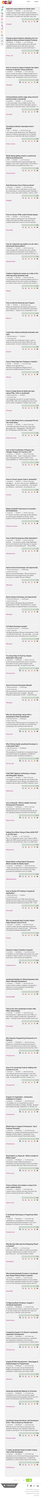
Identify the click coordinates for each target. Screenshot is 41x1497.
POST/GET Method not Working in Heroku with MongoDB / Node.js (21, 774)
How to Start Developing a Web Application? (22, 538)
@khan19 (8, 318)
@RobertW (9, 85)
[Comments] (31, 21)
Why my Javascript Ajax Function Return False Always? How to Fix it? (20, 921)
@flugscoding (10, 849)
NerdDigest (19, 71)
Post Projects (2, 13)
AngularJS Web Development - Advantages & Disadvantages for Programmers (22, 1363)
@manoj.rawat (10, 1173)
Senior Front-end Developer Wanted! (19, 685)
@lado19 (8, 351)
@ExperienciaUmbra (11, 526)
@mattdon (9, 24)
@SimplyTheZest (10, 261)
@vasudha (9, 410)
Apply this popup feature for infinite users (20, 9)
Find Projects (2, 22)
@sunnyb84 (9, 230)
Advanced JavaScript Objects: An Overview (21, 1391)
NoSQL (9, 363)
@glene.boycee (10, 820)
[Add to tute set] (20, 82)
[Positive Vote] (23, 21)
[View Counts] (37, 21)
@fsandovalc (9, 791)
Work (2, 19)
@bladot (8, 291)
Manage (2, 25)
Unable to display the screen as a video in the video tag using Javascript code (22, 274)
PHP (8, 160)
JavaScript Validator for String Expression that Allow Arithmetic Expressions (22, 980)
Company (2, 28)
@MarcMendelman (11, 879)
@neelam (8, 467)
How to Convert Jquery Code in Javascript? (21, 479)
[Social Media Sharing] (34, 21)
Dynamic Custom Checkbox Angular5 (19, 950)
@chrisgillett (9, 1026)
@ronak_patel (10, 763)
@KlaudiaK (9, 585)
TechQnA (18, 10)
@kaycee (8, 377)
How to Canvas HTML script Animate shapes (22, 215)
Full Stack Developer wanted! (16, 626)
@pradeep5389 (10, 996)
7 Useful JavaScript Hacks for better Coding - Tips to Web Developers (22, 1451)
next (27, 1480)
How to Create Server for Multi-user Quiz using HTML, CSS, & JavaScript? (20, 392)
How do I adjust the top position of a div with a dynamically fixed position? (22, 245)
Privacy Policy (30, 1489)
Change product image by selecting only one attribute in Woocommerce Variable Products (22, 39)
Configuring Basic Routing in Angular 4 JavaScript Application (20, 1304)
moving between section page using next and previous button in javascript (22, 98)
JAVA (8, 305)
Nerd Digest (2, 35)
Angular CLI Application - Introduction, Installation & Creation (19, 1098)
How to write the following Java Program (20, 303)
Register (37, 1)
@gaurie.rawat (10, 1202)
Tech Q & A (2, 38)
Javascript (10, 10)
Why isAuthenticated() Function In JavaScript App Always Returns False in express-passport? (22, 1275)
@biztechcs (9, 1379)
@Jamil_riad (9, 55)
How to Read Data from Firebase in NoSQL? (22, 362)
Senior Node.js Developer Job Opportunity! (21, 597)
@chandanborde (10, 173)
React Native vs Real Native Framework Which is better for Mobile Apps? (20, 863)
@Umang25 (9, 910)
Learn (2, 32)
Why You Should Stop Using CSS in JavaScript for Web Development (18, 716)
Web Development (12, 336)
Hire (2, 10)
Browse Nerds (2, 16)
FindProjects (25, 569)
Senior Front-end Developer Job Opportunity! (22, 568)
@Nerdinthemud (10, 553)
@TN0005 (9, 200)
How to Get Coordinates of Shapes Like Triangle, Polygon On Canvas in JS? (20, 451)
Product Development (13, 569)
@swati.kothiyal (10, 1320)
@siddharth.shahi (11, 965)
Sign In (28, 1)
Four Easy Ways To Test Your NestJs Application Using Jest (18, 657)
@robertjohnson (10, 1055)
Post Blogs (2, 44)
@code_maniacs (10, 144)
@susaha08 (9, 1291)
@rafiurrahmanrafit (11, 438)
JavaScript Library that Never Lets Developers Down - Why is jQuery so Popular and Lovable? (22, 1422)
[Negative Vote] (25, 21)
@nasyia (8, 938)
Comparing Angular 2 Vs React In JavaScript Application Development (22, 1333)
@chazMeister (10, 1261)
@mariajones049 (10, 1438)
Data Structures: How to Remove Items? (20, 185)
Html (8, 130)
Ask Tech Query (2, 41)
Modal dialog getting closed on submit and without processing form (21, 157)
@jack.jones (9, 734)
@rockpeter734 (10, 1085)
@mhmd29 (9, 114)
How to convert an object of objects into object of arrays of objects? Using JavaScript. (22, 69)
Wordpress (10, 42)
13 (23, 1480)
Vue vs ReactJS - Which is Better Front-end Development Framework (21, 804)
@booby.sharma (10, 673)
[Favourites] (29, 21)
